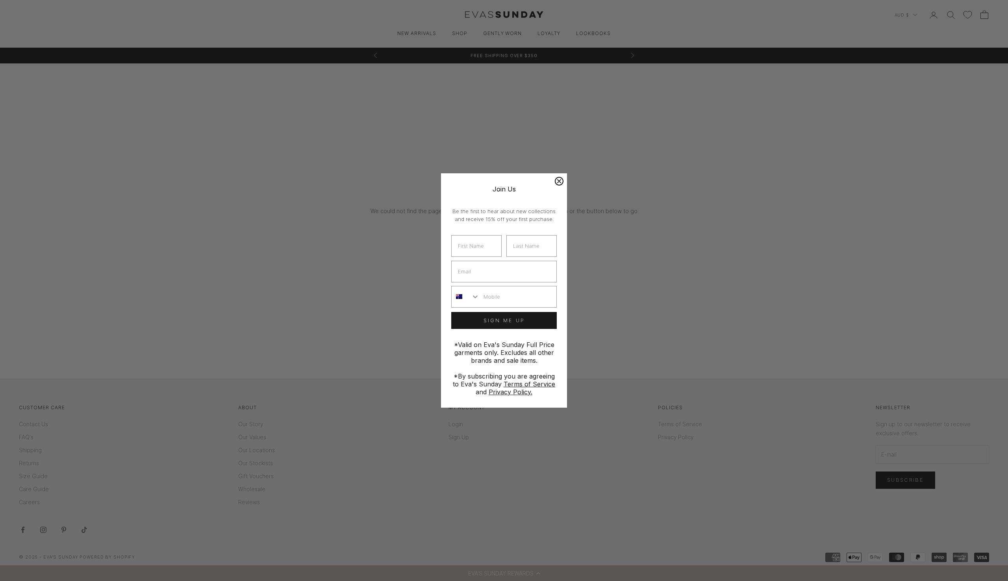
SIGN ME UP (504, 320)
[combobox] (466, 296)
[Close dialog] (559, 181)
